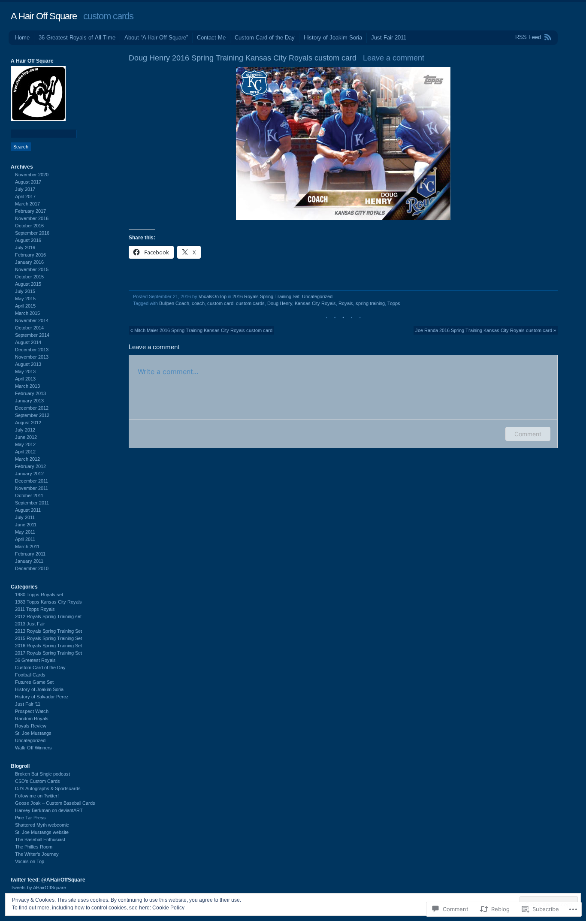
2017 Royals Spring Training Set (48, 652)
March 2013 (27, 386)
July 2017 (25, 189)
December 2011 (31, 480)
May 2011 (25, 531)
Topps (393, 303)
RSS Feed (528, 37)
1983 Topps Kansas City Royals (48, 601)
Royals (345, 303)
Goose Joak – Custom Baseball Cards (55, 803)
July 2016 (25, 247)
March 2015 (27, 313)
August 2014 (28, 342)
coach (198, 303)
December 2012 (31, 408)
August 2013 (28, 364)
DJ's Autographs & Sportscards (48, 788)
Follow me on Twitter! (37, 795)
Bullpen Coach (174, 303)
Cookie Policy (168, 908)
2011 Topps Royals (35, 609)
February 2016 (30, 254)
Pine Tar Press (30, 817)
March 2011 (27, 546)
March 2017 (27, 203)
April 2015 (25, 305)
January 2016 (29, 262)
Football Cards (30, 674)
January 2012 (29, 473)
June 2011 (25, 524)
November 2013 (31, 356)
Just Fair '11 (27, 704)
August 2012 (28, 422)
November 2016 (31, 218)
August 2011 (28, 510)
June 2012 (26, 437)
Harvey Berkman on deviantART (49, 810)
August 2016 (28, 240)
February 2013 (30, 393)
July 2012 (25, 429)
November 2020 (31, 174)
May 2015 (25, 298)
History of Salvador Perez (42, 696)
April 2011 (25, 539)
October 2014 (29, 327)
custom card (220, 303)
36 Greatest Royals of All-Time (77, 37)
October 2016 (29, 225)
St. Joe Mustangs (33, 733)
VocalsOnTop (213, 296)
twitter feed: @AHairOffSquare (48, 880)
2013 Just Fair (30, 623)
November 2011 (31, 488)
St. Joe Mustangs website (42, 832)
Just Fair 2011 (388, 37)
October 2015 (29, 276)
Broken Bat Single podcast (42, 773)
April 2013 (25, 378)
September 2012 (32, 415)
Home (22, 37)
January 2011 (29, 561)
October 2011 (29, 495)
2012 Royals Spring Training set (48, 616)
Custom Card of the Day (265, 37)
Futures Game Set (34, 682)
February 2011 (30, 553)
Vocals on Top (29, 861)
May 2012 (25, 444)
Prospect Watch (31, 711)
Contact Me (211, 37)
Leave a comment (393, 58)
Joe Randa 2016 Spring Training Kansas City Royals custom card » (485, 330)
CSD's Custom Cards (37, 781)
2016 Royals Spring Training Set (266, 296)
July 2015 (25, 291)
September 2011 (32, 502)
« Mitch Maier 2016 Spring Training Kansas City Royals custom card (201, 330)
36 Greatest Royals (35, 660)
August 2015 (28, 284)
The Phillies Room (33, 846)
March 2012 (27, 459)
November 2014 (31, 320)
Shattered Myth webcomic (42, 824)
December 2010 (31, 568)
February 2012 (30, 466)
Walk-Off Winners (33, 747)
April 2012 (25, 451)
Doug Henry (279, 303)
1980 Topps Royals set (39, 594)
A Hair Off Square (44, 16)
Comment (527, 434)
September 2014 (32, 335)
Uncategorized (317, 296)
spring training (370, 303)
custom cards (250, 303)
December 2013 (31, 349)
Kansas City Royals (315, 303)
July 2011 (25, 517)
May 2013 (25, 371)
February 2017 (30, 211)
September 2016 (32, 233)
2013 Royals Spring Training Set (48, 631)
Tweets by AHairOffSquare (38, 887)
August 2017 (28, 181)
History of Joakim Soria (333, 37)
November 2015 (31, 269)
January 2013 (29, 400)
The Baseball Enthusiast (40, 839)
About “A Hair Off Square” (156, 37)
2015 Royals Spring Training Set (48, 638)
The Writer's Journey (37, 854)
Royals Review (30, 725)
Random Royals (31, 718)
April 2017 (25, 196)
